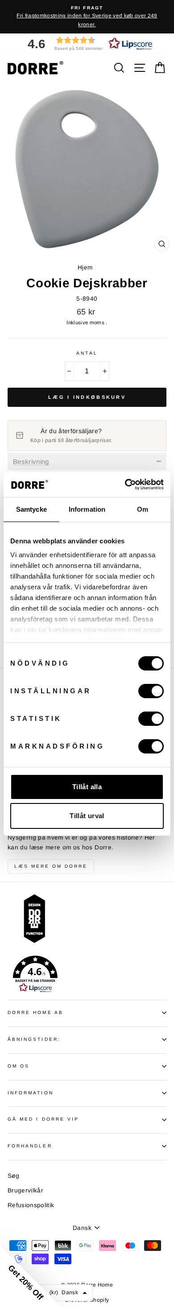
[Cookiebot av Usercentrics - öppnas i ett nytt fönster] (125, 484)
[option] (87, 16)
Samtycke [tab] (31, 509)
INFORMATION (31, 1092)
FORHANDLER (30, 1145)
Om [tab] (142, 509)
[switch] (151, 691)
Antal (86, 353)
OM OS (18, 1066)
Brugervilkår (25, 1190)
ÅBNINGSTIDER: (34, 1039)
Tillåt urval (87, 816)
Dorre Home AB (35, 1012)
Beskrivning (31, 461)
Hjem (85, 267)
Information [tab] (87, 509)
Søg (13, 1175)
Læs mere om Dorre (50, 866)
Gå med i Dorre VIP (43, 1119)
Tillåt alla (87, 787)
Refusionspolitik (31, 1205)
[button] (87, 43)
